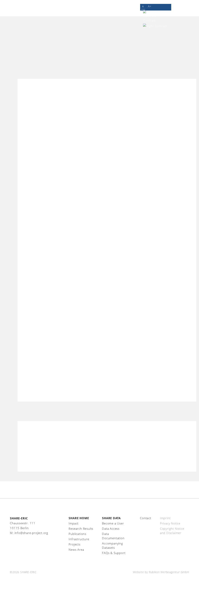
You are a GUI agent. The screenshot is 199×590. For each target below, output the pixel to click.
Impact (74, 523)
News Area (76, 549)
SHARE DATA (111, 518)
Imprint (165, 518)
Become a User (113, 523)
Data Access (111, 528)
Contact (145, 518)
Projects (74, 544)
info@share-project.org (31, 533)
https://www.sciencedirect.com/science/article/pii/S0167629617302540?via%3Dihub (107, 449)
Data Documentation (113, 536)
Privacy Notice (170, 523)
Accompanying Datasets (112, 545)
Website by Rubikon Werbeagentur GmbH (161, 572)
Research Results (81, 528)
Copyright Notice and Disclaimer (172, 531)
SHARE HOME (79, 518)
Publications (77, 534)
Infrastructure (79, 539)
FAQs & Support (113, 553)
